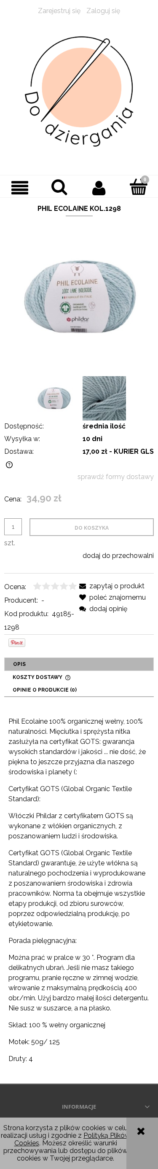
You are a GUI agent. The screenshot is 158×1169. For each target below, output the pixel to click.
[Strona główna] (79, 91)
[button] (20, 187)
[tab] (79, 664)
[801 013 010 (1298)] (104, 398)
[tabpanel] (79, 890)
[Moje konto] (99, 187)
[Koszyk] (138, 186)
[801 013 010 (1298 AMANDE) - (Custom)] (54, 398)
